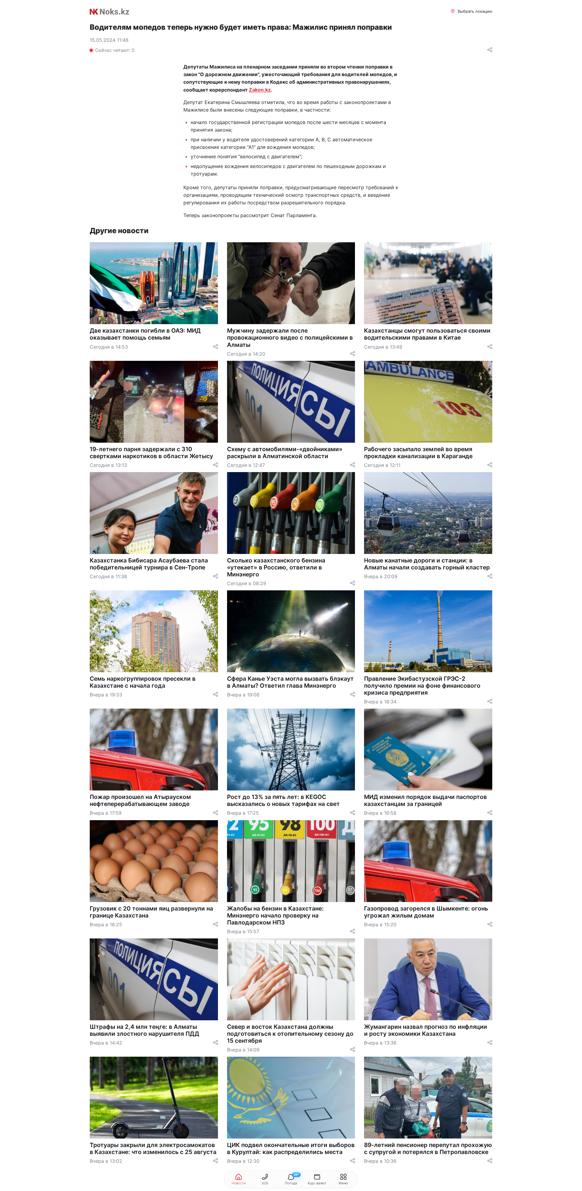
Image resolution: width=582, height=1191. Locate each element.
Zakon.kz (260, 90)
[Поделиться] (489, 50)
